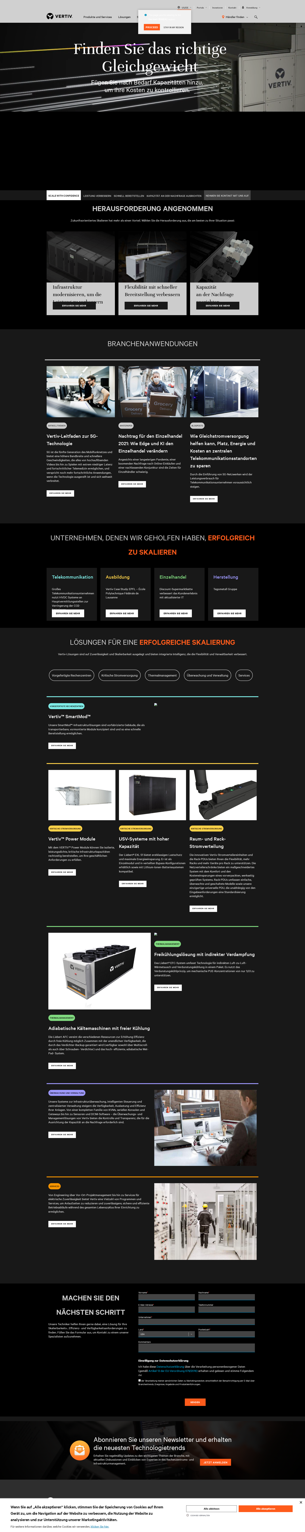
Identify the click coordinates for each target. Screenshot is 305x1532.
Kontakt (232, 7)
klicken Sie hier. (100, 1526)
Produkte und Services (97, 17)
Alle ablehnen (211, 1508)
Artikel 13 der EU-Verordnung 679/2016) (173, 1371)
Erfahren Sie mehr (74, 305)
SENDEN (195, 1402)
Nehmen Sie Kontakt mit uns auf (227, 195)
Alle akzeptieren (265, 1508)
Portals (200, 7)
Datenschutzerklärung (170, 1366)
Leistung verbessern (97, 196)
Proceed (152, 27)
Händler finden (235, 17)
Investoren (217, 7)
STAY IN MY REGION (174, 27)
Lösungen (124, 17)
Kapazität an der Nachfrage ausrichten (174, 196)
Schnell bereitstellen (129, 196)
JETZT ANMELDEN (216, 1462)
